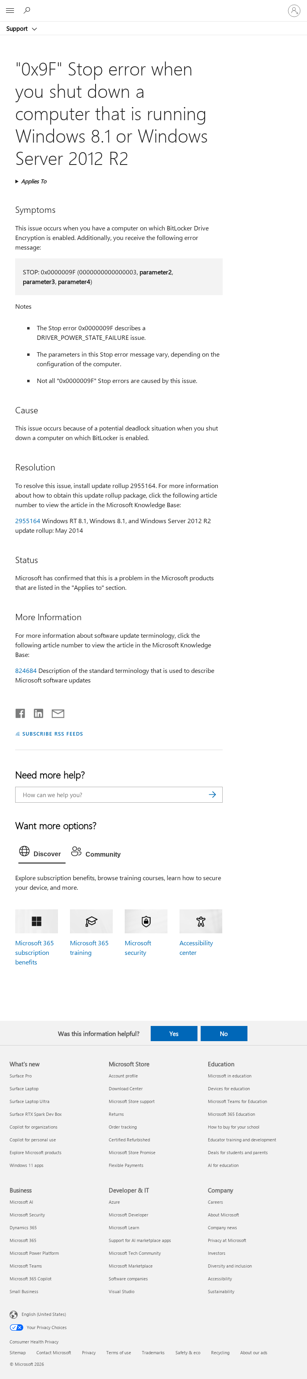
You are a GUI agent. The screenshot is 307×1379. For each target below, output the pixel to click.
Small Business (24, 1291)
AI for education (223, 1165)
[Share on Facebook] (20, 711)
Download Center (126, 1088)
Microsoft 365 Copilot (31, 1279)
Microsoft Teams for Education (237, 1101)
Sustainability (221, 1291)
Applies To (33, 181)
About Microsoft (223, 1215)
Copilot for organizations (34, 1127)
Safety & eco (187, 1352)
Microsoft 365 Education (231, 1114)
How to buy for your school (233, 1127)
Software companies (128, 1279)
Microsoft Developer (128, 1215)
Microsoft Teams (26, 1266)
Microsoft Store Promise (132, 1152)
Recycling (220, 1352)
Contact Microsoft (53, 1352)
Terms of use (118, 1352)
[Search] (213, 795)
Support (17, 28)
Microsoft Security (27, 1215)
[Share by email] (54, 711)
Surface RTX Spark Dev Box (36, 1114)
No (224, 1034)
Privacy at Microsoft (227, 1240)
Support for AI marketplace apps (140, 1240)
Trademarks (153, 1352)
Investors (216, 1253)
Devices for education (229, 1088)
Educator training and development (242, 1140)
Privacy (89, 1352)
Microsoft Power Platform (34, 1253)
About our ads (253, 1352)
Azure (114, 1202)
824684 (26, 670)
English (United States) (44, 1314)
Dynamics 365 (23, 1227)
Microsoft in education (229, 1076)
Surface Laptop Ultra (30, 1101)
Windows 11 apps (27, 1165)
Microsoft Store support (132, 1101)
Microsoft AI (21, 1202)
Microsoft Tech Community (135, 1253)
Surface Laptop (24, 1088)
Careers (215, 1202)
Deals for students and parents (238, 1152)
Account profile (123, 1076)
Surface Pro (21, 1076)
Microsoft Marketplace (131, 1266)
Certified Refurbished (129, 1140)
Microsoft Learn (124, 1227)
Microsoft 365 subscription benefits (34, 952)
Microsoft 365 (23, 1240)
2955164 (27, 520)
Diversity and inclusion (230, 1266)
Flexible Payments (126, 1165)
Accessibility (220, 1279)
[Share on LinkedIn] (35, 711)
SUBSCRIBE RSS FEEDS (52, 733)
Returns (116, 1114)
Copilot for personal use (33, 1140)
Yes (173, 1034)
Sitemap (18, 1352)
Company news (222, 1227)
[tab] (42, 853)
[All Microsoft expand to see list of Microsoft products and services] (10, 10)
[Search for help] (28, 10)
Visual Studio (121, 1291)
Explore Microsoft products (36, 1152)
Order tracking (123, 1127)
